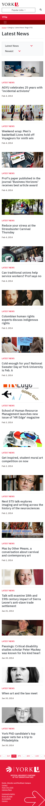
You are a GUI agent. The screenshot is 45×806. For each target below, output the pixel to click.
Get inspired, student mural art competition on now (22, 459)
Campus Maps (7, 790)
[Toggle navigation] (5, 22)
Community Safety (8, 794)
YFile (4, 17)
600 (37, 756)
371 (19, 756)
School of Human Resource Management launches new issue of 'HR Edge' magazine (20, 414)
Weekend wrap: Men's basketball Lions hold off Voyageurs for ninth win (18, 134)
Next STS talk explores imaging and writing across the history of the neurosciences (22, 504)
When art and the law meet (19, 693)
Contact (4, 785)
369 (8, 756)
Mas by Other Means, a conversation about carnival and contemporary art (20, 552)
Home (4, 28)
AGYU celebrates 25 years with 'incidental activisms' (22, 89)
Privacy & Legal (7, 796)
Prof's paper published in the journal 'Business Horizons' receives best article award (21, 181)
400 (28, 756)
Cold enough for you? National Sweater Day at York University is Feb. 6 (22, 366)
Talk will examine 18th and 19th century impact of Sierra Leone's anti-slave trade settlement (21, 601)
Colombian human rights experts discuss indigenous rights (20, 319)
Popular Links (18, 10)
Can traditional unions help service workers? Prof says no (21, 274)
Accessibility (6, 799)
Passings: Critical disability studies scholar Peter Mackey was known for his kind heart (21, 649)
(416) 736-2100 (7, 788)
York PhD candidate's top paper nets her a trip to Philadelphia (18, 737)
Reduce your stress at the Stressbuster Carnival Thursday (19, 229)
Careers (5, 801)
